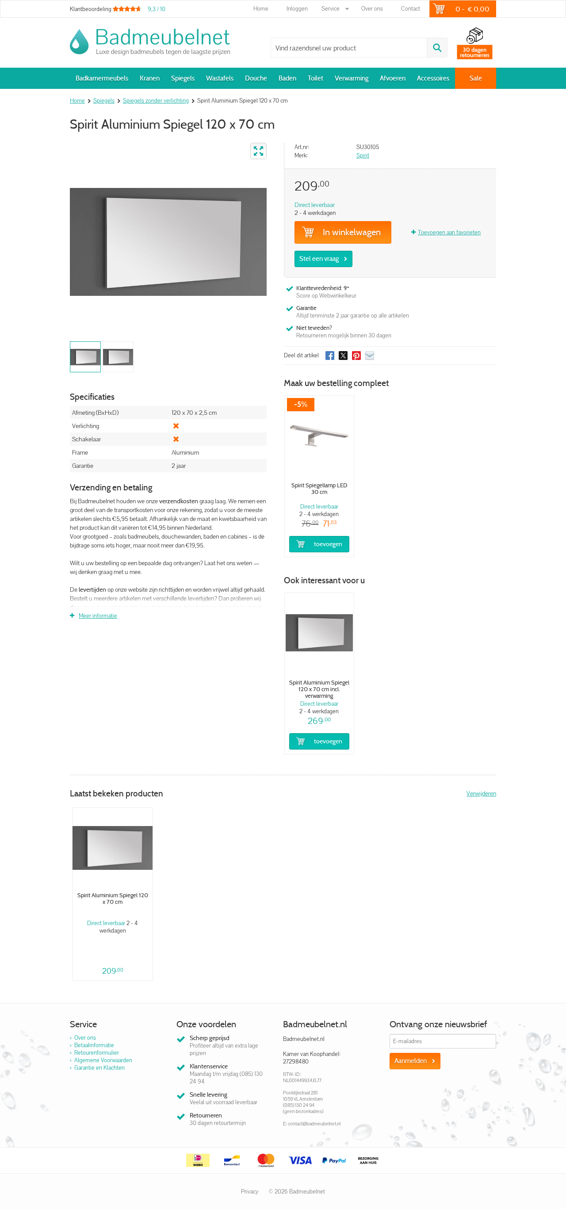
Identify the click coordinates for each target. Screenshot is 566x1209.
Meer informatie (98, 616)
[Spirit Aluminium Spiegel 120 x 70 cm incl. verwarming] (319, 633)
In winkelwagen (352, 232)
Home (260, 8)
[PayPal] (334, 1160)
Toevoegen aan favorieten (449, 232)
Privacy (249, 1191)
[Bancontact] (232, 1160)
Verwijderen (481, 793)
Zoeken (437, 47)
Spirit (362, 155)
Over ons (372, 8)
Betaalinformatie (94, 1045)
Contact (410, 8)
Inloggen (297, 8)
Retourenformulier (96, 1052)
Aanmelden (410, 1061)
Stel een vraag (319, 259)
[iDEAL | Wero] (198, 1160)
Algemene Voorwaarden (103, 1060)
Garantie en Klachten (99, 1067)
